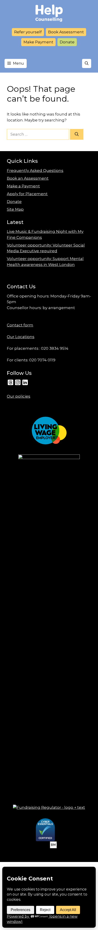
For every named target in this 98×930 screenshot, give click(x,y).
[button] (86, 63)
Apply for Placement (27, 194)
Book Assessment (66, 32)
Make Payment (38, 42)
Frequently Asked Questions (35, 170)
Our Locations (20, 336)
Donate (67, 42)
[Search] (76, 134)
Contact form (20, 325)
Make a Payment (23, 186)
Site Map (15, 209)
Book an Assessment (28, 178)
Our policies (18, 396)
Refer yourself (28, 32)
